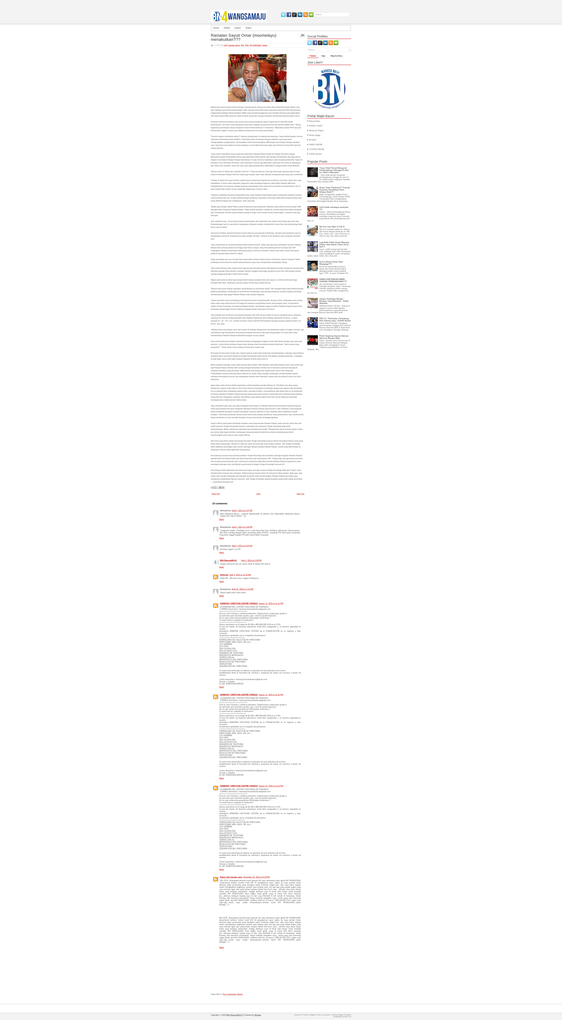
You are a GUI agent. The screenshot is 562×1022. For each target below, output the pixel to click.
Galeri (238, 28)
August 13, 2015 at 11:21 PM (271, 603)
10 (302, 35)
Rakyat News (314, 121)
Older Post (300, 494)
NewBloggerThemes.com (342, 1016)
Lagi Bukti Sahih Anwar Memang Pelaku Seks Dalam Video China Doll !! (334, 244)
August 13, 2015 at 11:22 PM (271, 786)
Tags (323, 56)
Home (216, 28)
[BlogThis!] (214, 487)
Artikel (227, 28)
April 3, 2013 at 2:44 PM (242, 527)
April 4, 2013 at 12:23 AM (240, 575)
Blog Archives (336, 56)
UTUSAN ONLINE (316, 149)
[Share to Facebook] (220, 487)
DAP (225, 45)
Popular (313, 56)
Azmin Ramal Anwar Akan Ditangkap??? (331, 263)
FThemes (305, 1015)
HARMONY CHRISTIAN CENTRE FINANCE (239, 603)
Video (248, 28)
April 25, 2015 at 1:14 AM (242, 589)
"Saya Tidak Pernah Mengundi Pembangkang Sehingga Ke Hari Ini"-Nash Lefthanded (334, 170)
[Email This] (212, 487)
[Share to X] (217, 487)
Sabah (264, 45)
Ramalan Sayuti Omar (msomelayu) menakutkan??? (243, 37)
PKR (247, 45)
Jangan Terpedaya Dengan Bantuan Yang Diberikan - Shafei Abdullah (334, 301)
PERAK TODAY (316, 126)
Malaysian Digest (316, 130)
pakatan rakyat (234, 45)
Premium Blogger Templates (341, 1015)
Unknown (224, 575)
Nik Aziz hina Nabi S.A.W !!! (332, 227)
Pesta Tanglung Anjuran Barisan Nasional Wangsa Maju (334, 337)
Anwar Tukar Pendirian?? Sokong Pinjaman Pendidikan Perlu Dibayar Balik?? (334, 190)
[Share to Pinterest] (223, 487)
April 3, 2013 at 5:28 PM (251, 560)
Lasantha (326, 1015)
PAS (242, 45)
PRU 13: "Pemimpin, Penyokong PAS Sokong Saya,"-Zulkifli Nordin (335, 319)
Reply (221, 519)
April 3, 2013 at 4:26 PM (242, 546)
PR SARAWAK (255, 45)
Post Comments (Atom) (233, 994)
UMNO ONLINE (315, 144)
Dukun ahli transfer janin (231, 877)
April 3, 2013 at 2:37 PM (242, 510)
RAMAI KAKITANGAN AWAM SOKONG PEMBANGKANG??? (333, 280)
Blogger (258, 1015)
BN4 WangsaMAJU (228, 560)
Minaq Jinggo (314, 135)
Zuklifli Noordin (315, 154)
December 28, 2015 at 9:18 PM (256, 877)
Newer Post (216, 494)
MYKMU (312, 140)
